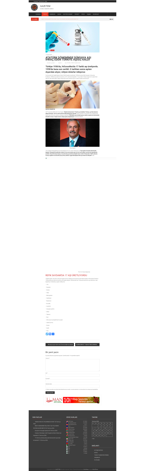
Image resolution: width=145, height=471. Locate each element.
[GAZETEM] (33, 14)
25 (108, 433)
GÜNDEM (38, 14)
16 (102, 430)
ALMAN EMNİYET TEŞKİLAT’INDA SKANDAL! (86, 344)
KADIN (59, 14)
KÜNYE (96, 452)
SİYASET (77, 14)
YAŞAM (89, 14)
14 (96, 430)
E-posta (48, 378)
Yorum (48, 358)
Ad (47, 373)
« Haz (93, 438)
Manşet (47, 50)
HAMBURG (52, 14)
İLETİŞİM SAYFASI (98, 450)
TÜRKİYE (45, 14)
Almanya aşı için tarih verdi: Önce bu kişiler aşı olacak (60, 344)
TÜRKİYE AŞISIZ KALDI (75, 62)
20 (93, 433)
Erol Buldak (97, 460)
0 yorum (60, 62)
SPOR (83, 14)
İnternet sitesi (49, 384)
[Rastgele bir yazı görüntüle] (112, 14)
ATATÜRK (69, 62)
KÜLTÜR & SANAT (67, 14)
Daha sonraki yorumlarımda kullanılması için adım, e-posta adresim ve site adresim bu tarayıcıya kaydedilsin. (72, 389)
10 (105, 428)
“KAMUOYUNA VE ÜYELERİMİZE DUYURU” (45, 421)
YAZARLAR (96, 14)
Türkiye (52, 50)
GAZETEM (45, 6)
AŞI (65, 62)
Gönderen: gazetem (51, 62)
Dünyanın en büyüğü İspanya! (48, 19)
